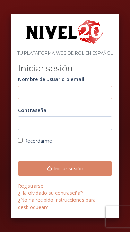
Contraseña (32, 110)
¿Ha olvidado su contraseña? (50, 193)
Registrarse (30, 186)
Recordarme (38, 140)
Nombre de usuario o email (51, 79)
